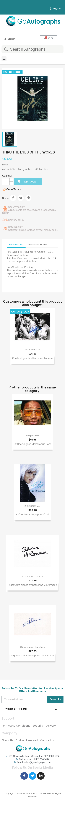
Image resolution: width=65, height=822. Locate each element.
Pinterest (28, 198)
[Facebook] (24, 776)
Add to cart (28, 181)
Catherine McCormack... (32, 576)
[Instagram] (41, 776)
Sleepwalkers (32, 435)
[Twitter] (32, 776)
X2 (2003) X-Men (32, 506)
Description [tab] (16, 244)
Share (13, 198)
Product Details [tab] (37, 244)
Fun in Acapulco (32, 349)
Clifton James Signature (32, 647)
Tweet (21, 198)
